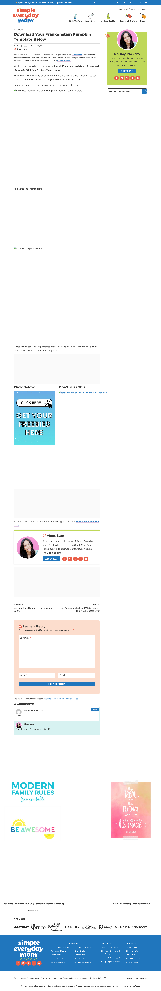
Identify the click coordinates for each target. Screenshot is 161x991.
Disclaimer (58, 978)
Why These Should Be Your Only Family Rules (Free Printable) (33, 904)
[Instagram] (130, 2)
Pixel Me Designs (141, 978)
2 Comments (22, 49)
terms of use (77, 55)
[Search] (144, 91)
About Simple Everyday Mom (129, 9)
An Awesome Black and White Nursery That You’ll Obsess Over (80, 608)
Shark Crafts (80, 951)
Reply (95, 710)
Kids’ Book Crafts (133, 959)
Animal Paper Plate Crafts (61, 947)
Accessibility (87, 978)
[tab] (28, 910)
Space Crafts (80, 955)
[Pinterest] (135, 2)
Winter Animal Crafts (83, 962)
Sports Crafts (80, 959)
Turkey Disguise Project (110, 962)
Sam (18, 46)
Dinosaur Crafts (132, 951)
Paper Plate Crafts (58, 962)
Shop (142, 21)
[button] (89, 782)
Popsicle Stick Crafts (83, 947)
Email (62, 675)
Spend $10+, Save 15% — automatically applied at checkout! (46, 2)
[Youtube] (146, 2)
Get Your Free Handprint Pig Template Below (33, 608)
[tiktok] (140, 2)
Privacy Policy (46, 978)
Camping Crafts (132, 947)
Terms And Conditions (72, 978)
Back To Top (98, 978)
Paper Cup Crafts (57, 959)
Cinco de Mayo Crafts (109, 947)
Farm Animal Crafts (58, 951)
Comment (25, 638)
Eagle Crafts (131, 955)
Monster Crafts (132, 962)
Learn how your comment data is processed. (61, 699)
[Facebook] (124, 2)
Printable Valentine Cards (111, 958)
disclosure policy (64, 61)
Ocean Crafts (56, 955)
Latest (144, 9)
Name (23, 675)
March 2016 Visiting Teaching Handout (130, 904)
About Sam (51, 559)
